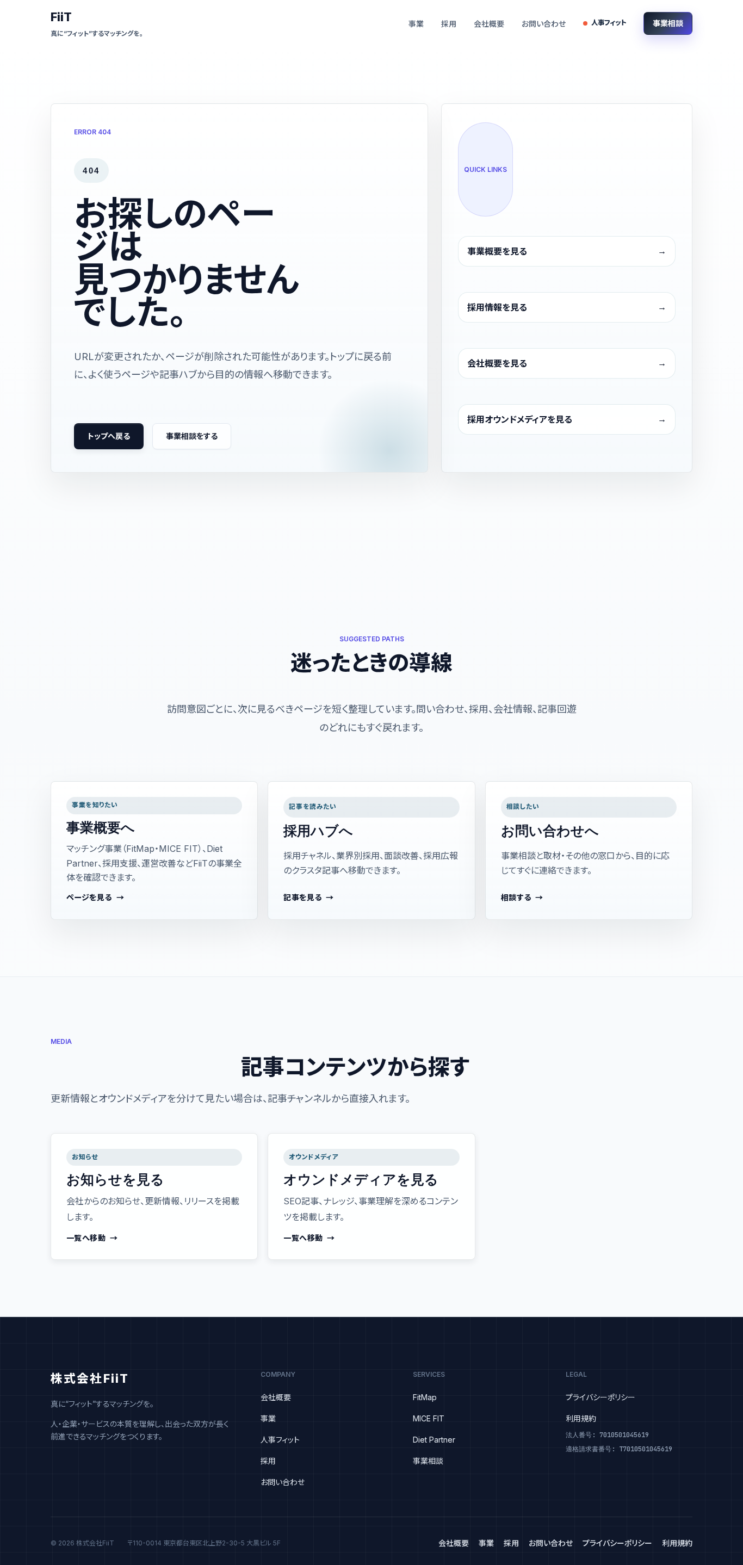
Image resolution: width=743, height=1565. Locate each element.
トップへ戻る (109, 436)
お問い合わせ (544, 23)
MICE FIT (428, 1418)
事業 (416, 23)
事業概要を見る (497, 251)
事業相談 (668, 23)
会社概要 (489, 23)
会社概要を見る (497, 363)
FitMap (425, 1397)
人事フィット (608, 22)
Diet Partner (434, 1439)
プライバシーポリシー (600, 1397)
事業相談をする (192, 436)
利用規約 (581, 1418)
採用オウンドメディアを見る (519, 419)
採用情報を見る (497, 307)
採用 (448, 23)
